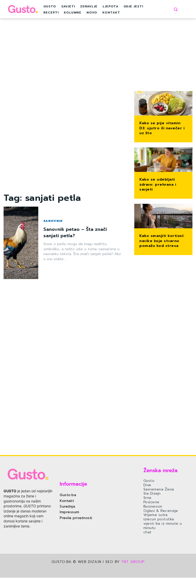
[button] (176, 9)
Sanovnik (53, 220)
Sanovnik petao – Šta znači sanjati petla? (75, 232)
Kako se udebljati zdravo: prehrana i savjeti (157, 184)
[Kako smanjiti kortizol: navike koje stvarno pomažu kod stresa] (163, 216)
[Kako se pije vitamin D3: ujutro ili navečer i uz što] (163, 104)
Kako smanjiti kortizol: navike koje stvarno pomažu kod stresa (162, 240)
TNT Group (132, 561)
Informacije (73, 483)
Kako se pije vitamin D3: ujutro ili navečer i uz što (162, 128)
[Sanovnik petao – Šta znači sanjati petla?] (21, 243)
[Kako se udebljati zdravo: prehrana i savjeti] (163, 160)
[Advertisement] (65, 115)
